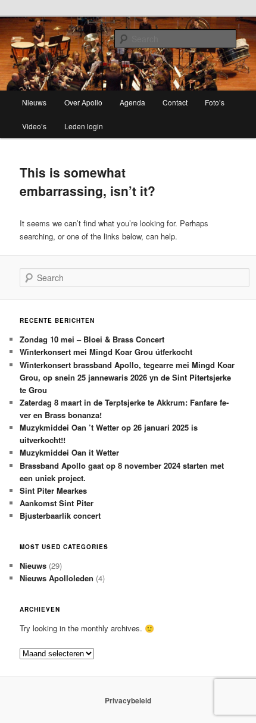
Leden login (83, 126)
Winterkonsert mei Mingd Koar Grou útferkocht (106, 351)
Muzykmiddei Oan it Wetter (69, 452)
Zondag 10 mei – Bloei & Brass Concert (92, 339)
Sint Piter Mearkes (53, 490)
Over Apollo (83, 102)
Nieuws (34, 102)
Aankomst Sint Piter (56, 503)
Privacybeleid (128, 700)
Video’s (34, 126)
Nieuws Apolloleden (56, 578)
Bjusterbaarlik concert (60, 515)
